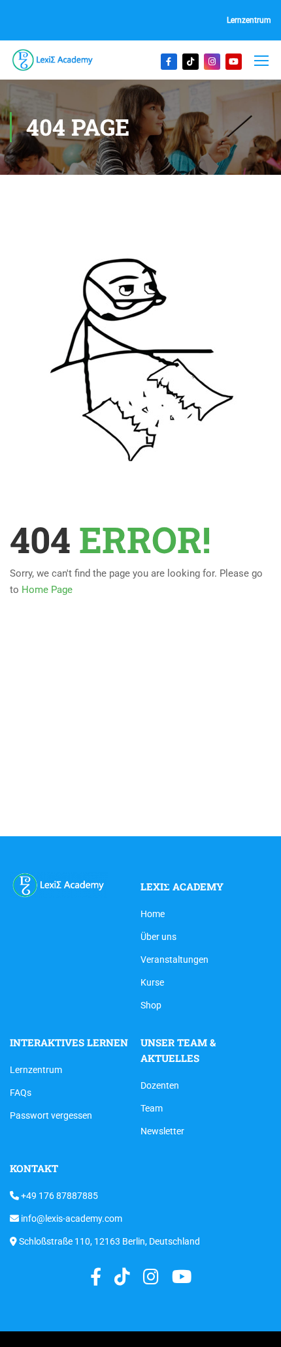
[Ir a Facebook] (169, 61)
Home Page (47, 590)
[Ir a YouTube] (233, 61)
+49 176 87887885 (58, 1195)
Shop (150, 1005)
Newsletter (162, 1131)
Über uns (158, 936)
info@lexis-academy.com (70, 1218)
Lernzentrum (249, 20)
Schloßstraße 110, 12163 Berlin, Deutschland (108, 1241)
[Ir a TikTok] (190, 61)
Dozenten (159, 1085)
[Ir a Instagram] (212, 61)
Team (151, 1108)
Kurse (152, 982)
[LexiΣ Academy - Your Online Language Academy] (53, 60)
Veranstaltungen (174, 959)
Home (152, 914)
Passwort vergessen (51, 1115)
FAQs (20, 1092)
